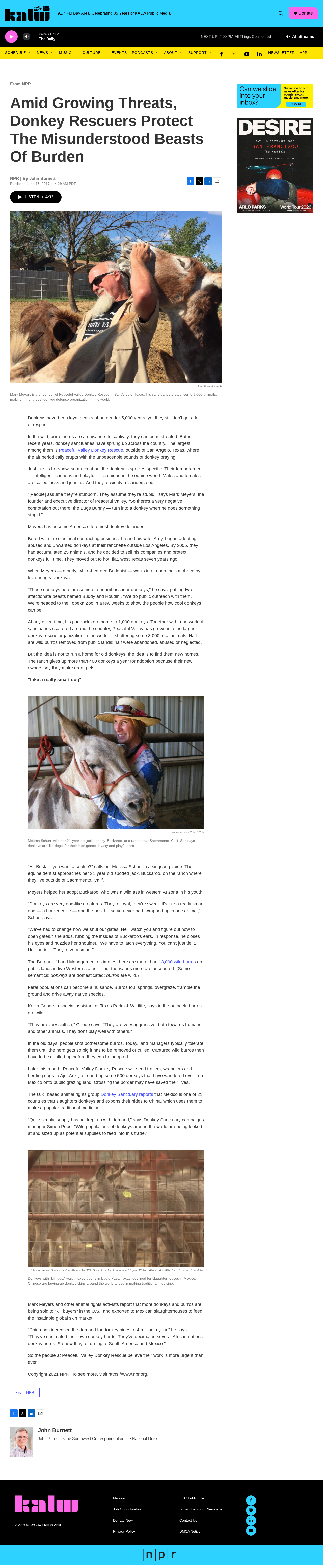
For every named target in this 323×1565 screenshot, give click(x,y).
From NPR (20, 84)
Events (119, 53)
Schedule (15, 53)
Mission (119, 1498)
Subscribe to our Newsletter (201, 1509)
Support (197, 53)
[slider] (34, 36)
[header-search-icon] (281, 13)
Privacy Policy (124, 1531)
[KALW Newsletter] (275, 96)
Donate (305, 13)
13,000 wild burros (177, 961)
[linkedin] (259, 53)
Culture (92, 53)
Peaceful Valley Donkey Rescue (91, 450)
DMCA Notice (190, 1531)
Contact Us (188, 1520)
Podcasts (142, 53)
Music (65, 53)
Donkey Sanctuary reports (127, 1094)
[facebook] (221, 53)
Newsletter (281, 53)
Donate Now (123, 1520)
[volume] (26, 36)
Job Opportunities (127, 1509)
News (42, 53)
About (170, 53)
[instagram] (234, 53)
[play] (11, 37)
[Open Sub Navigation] (30, 53)
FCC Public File (191, 1498)
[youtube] (247, 53)
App (303, 53)
